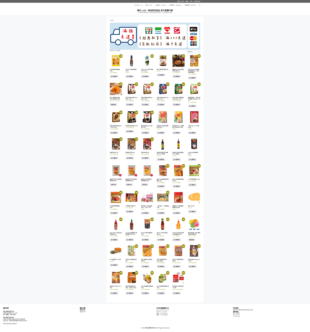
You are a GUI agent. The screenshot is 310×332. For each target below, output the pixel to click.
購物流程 (82, 310)
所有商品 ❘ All (138, 5)
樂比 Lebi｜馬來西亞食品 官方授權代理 (155, 10)
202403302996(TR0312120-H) (18, 320)
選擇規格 (113, 104)
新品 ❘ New (148, 5)
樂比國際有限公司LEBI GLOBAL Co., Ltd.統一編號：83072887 (10, 313)
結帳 (191, 1)
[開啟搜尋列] (199, 5)
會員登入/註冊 (180, 1)
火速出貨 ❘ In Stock (160, 5)
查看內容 (113, 184)
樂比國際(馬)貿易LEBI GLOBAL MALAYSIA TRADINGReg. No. (14, 319)
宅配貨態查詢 (197, 1)
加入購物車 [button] (114, 76)
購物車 (187, 1)
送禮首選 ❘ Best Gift (190, 5)
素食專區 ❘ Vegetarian (175, 5)
